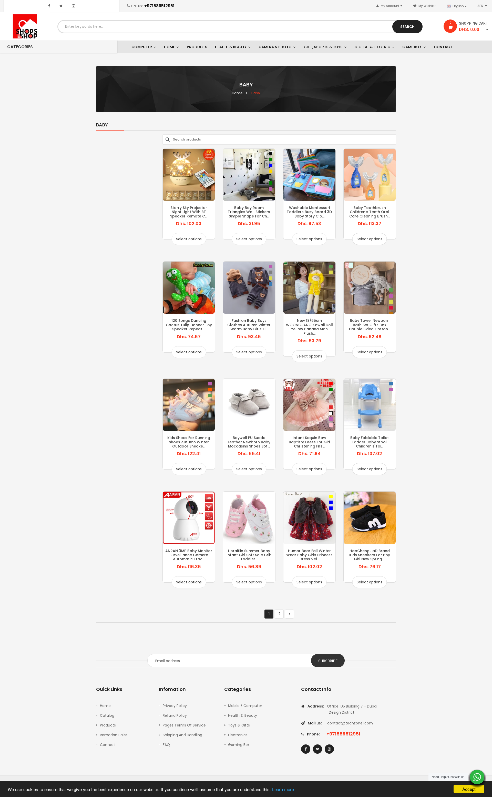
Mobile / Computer (245, 705)
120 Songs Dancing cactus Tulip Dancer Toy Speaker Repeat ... (189, 325)
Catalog (107, 715)
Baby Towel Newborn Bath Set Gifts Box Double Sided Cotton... (369, 325)
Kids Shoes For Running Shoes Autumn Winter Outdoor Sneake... (188, 442)
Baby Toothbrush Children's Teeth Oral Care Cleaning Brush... (369, 212)
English (459, 6)
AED (483, 6)
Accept (469, 789)
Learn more (283, 789)
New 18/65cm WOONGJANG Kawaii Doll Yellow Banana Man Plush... (309, 327)
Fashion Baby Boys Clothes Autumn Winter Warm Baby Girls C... (249, 325)
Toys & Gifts (239, 725)
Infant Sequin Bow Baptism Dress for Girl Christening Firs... (309, 442)
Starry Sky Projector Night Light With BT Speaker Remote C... (188, 212)
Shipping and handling (182, 735)
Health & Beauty (242, 715)
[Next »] (289, 614)
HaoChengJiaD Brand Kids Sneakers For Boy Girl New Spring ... (369, 555)
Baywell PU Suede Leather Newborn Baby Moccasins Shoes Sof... (249, 442)
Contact (107, 744)
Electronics (238, 735)
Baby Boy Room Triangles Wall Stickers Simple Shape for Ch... (249, 212)
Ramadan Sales (114, 735)
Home (105, 705)
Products (108, 725)
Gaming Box (239, 744)
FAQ (166, 744)
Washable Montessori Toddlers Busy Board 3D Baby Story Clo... (309, 212)
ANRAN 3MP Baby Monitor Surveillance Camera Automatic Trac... (188, 555)
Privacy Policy (175, 705)
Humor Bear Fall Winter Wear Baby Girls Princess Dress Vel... (309, 555)
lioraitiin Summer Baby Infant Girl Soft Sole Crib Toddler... (249, 555)
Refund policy (175, 715)
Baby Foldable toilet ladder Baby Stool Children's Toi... (369, 442)
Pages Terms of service (184, 725)
